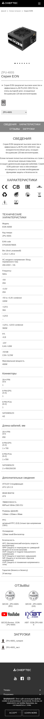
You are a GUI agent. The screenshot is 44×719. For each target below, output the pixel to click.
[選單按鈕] (39, 3)
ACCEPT (13, 713)
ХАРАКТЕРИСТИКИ (29, 124)
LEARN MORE (31, 713)
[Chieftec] (10, 3)
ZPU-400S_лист (13, 647)
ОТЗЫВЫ (15, 129)
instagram (28, 678)
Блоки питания (15, 11)
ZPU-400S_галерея (14, 641)
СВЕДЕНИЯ (10, 124)
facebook (22, 678)
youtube (15, 678)
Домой (3, 11)
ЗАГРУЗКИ (28, 129)
